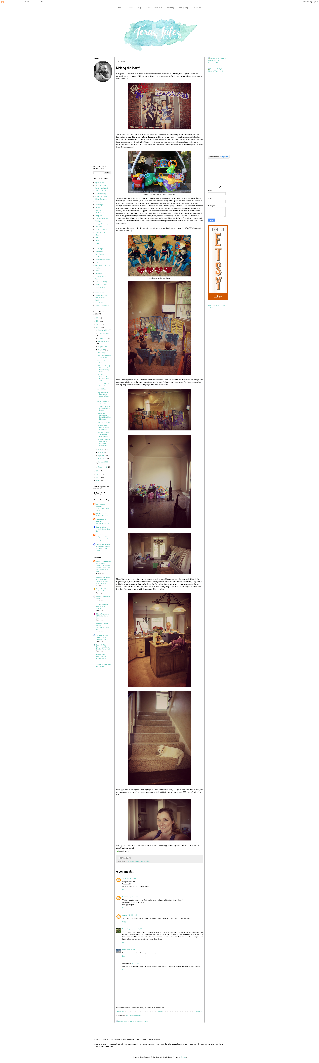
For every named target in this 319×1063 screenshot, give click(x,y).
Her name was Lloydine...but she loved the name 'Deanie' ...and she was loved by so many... (103, 567)
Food (97, 300)
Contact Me (197, 7)
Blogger (183, 1057)
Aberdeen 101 (100, 232)
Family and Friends (133, 861)
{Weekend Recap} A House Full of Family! (103, 408)
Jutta (124, 878)
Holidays (98, 202)
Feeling (98, 599)
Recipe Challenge (101, 281)
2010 (98, 477)
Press (148, 7)
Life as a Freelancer (101, 218)
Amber (124, 915)
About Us (130, 7)
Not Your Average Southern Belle (102, 636)
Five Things (99, 254)
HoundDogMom (128, 929)
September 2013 (103, 341)
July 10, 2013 (131, 949)
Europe (97, 243)
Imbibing (98, 226)
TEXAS (98, 221)
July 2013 (101, 350)
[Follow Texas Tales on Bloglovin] (219, 158)
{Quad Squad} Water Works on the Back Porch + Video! (104, 378)
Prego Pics (98, 240)
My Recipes (158, 7)
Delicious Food (100, 191)
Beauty (97, 262)
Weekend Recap (100, 193)
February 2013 (103, 462)
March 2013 (102, 458)
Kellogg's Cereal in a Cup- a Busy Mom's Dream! (102, 539)
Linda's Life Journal (103, 561)
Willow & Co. (101, 654)
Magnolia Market (102, 604)
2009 (98, 480)
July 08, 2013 (139, 929)
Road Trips (99, 248)
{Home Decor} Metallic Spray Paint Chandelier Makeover (104, 416)
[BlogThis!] (122, 858)
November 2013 (103, 333)
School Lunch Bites (102, 305)
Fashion (98, 210)
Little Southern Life (103, 577)
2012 (98, 471)
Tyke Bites (99, 251)
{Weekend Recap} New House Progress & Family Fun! (103, 442)
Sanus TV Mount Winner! (103, 385)
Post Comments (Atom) (133, 1015)
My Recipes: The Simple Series (101, 296)
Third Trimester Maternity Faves (101, 658)
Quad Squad (99, 182)
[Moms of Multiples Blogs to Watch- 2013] (217, 71)
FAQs (139, 7)
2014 (98, 324)
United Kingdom (101, 229)
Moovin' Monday (101, 284)
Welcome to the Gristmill (100, 607)
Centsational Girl (102, 589)
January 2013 (103, 467)
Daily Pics (98, 215)
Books (97, 257)
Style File (98, 273)
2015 (98, 321)
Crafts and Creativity (102, 196)
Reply (124, 889)
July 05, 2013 (133, 897)
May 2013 (101, 452)
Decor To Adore (101, 645)
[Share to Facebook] (127, 858)
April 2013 (102, 455)
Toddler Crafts (100, 293)
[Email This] (120, 858)
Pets (96, 246)
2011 (98, 474)
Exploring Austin (101, 639)
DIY (96, 237)
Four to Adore (101, 527)
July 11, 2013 (136, 963)
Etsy (96, 290)
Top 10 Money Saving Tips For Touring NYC (103, 648)
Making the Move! (103, 422)
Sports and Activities (102, 265)
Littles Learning (100, 276)
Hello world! (100, 591)
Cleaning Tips (100, 287)
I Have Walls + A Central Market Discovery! (103, 427)
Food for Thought (101, 303)
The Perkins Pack (102, 513)
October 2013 (103, 338)
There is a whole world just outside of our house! (103, 548)
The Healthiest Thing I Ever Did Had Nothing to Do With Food (103, 581)
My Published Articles (103, 259)
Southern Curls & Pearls (102, 624)
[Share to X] (124, 858)
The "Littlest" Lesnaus (101, 505)
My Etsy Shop (183, 7)
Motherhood (99, 213)
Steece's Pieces (101, 534)
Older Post (198, 1011)
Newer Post (120, 1011)
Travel (97, 207)
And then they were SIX (103, 516)
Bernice (125, 896)
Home (120, 7)
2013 (98, 327)
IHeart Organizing (102, 614)
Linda (124, 949)
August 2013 (102, 346)
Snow (97, 270)
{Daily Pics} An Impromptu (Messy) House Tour (103, 395)
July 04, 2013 (131, 878)
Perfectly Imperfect (103, 596)
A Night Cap (101, 389)
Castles (97, 268)
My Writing (170, 7)
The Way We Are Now (103, 362)
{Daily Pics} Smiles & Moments (104, 356)
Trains (97, 279)
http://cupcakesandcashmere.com (103, 665)
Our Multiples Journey (101, 520)
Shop (97, 235)
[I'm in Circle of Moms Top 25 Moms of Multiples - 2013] (217, 63)
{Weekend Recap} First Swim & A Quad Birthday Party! (103, 369)
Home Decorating (101, 199)
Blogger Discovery (101, 224)
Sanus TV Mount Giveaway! (103, 402)
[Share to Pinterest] (129, 858)
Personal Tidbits (144, 861)
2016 (98, 318)
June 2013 (101, 449)
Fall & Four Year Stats (103, 523)
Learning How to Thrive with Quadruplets (103, 434)
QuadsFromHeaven (103, 544)
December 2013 (103, 330)
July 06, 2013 (132, 915)
